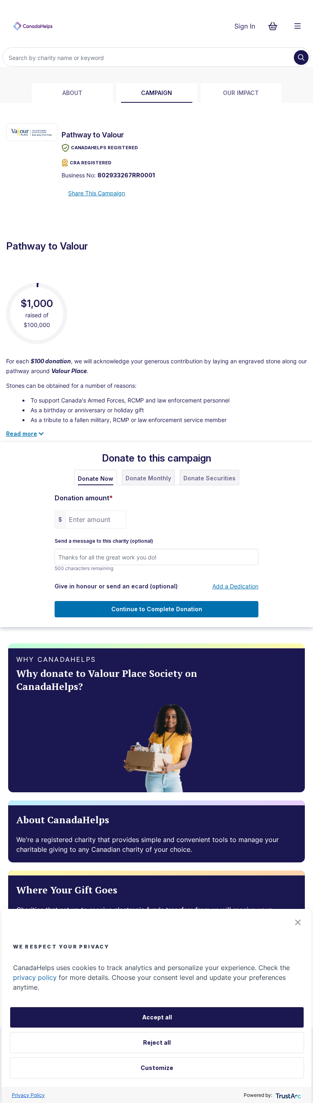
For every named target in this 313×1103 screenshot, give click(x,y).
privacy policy (35, 977)
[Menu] (297, 26)
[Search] (301, 57)
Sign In (244, 26)
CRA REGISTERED (90, 163)
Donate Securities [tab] (209, 478)
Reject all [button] (157, 1042)
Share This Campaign (96, 193)
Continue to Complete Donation (156, 609)
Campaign (156, 92)
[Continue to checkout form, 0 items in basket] (275, 26)
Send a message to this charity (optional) (104, 541)
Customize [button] (157, 1067)
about (72, 92)
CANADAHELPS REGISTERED (104, 147)
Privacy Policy (28, 1095)
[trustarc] (287, 1095)
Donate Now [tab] (95, 478)
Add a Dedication (235, 586)
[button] (298, 922)
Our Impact (241, 92)
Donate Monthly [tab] (148, 478)
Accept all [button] (157, 1017)
